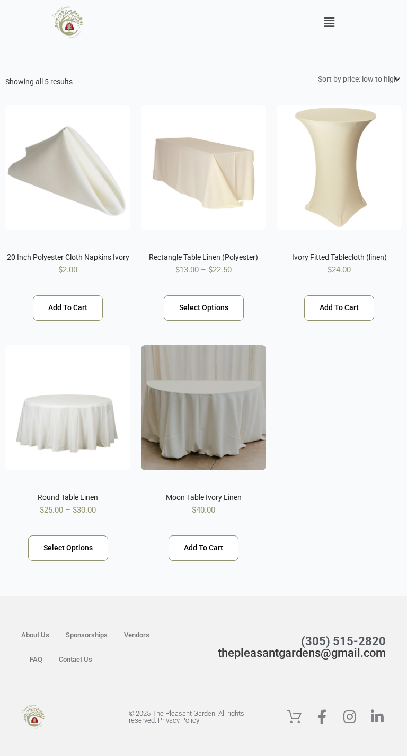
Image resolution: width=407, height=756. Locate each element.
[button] (330, 22)
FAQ (36, 659)
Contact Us (75, 659)
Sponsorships (87, 635)
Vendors (136, 635)
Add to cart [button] (67, 307)
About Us (35, 635)
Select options (203, 307)
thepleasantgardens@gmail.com (302, 653)
